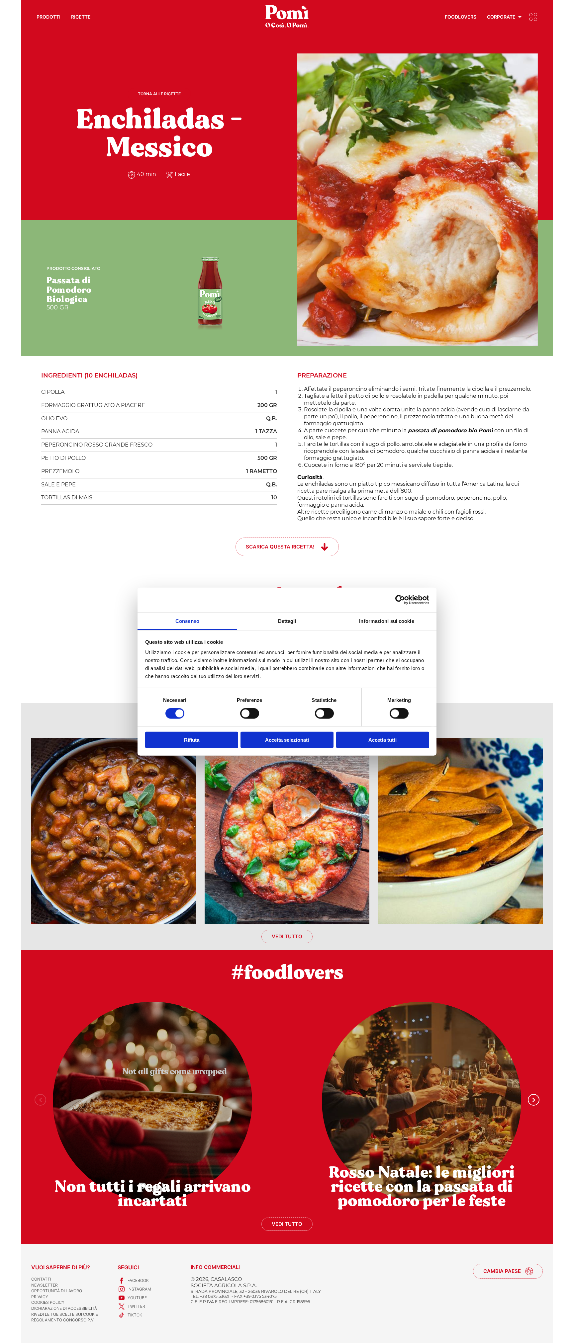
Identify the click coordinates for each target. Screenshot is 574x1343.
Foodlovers (460, 17)
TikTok (135, 1314)
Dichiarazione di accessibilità (64, 1308)
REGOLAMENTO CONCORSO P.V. (62, 1319)
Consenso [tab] (187, 621)
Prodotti (48, 17)
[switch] (249, 713)
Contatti (41, 1279)
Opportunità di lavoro (56, 1290)
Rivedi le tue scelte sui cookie (64, 1314)
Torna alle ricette (159, 93)
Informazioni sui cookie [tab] (386, 621)
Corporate (501, 17)
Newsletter (44, 1285)
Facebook (138, 1280)
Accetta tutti (382, 739)
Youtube (137, 1297)
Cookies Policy (47, 1302)
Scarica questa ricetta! (280, 547)
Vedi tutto (287, 936)
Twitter (136, 1306)
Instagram (139, 1289)
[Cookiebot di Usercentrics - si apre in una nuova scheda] (400, 600)
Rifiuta (191, 739)
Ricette (81, 17)
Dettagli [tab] (287, 621)
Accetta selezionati (287, 739)
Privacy (39, 1296)
